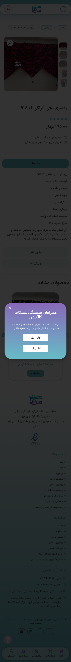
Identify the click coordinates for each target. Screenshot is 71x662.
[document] (35, 331)
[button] (9, 308)
